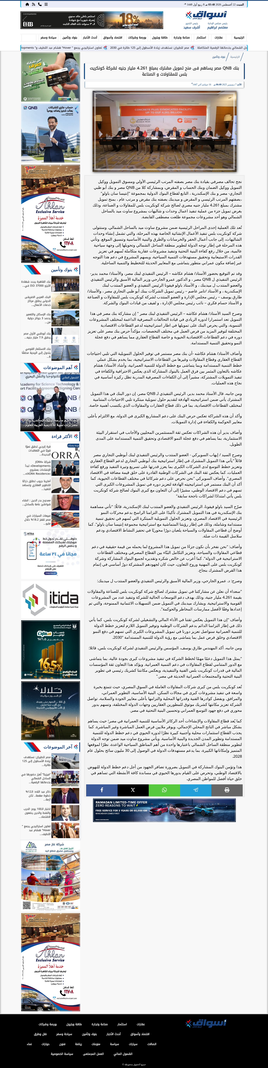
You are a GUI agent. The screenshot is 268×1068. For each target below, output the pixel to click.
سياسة (114, 1044)
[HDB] (50, 77)
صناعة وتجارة (182, 37)
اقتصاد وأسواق (112, 37)
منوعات (96, 1044)
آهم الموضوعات (57, 367)
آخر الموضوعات (58, 747)
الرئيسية (239, 37)
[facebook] (102, 790)
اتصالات (151, 1044)
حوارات (45, 1044)
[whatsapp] (164, 790)
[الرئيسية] (27, 4)
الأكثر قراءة (62, 436)
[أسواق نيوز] (205, 16)
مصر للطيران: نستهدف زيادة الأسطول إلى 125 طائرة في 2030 (186, 47)
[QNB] (50, 134)
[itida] (50, 600)
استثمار (201, 37)
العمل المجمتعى (93, 1054)
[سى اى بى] (91, 20)
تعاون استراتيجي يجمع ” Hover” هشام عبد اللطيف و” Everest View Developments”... (84, 47)
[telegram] (195, 790)
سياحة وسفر (49, 37)
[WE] (164, 810)
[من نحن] (40, 4)
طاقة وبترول (160, 37)
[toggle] (29, 37)
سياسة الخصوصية (62, 1054)
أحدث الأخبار (90, 37)
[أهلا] (50, 214)
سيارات (133, 1044)
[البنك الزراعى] (50, 650)
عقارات (219, 37)
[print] (227, 790)
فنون (62, 1044)
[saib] (50, 711)
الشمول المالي (123, 1054)
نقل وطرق (40, 1034)
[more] (46, 4)
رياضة (78, 1044)
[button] (24, 20)
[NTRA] (50, 555)
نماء (29, 1044)
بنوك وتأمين (69, 37)
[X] (133, 790)
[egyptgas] (50, 876)
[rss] (33, 4)
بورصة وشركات (137, 37)
